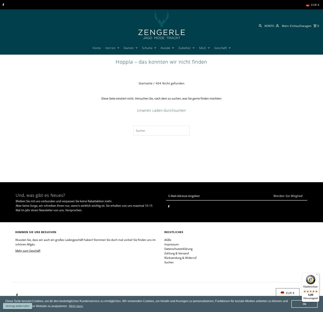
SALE (202, 48)
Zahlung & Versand (176, 253)
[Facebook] (3, 5)
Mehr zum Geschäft (27, 251)
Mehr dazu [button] (76, 306)
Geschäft (220, 48)
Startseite (146, 83)
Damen (129, 48)
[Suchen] (260, 25)
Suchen (169, 262)
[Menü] (317, 275)
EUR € (315, 5)
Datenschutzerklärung (178, 249)
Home (97, 48)
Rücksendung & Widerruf (180, 258)
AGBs (167, 240)
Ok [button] (304, 303)
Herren (110, 48)
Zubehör (185, 48)
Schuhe (147, 48)
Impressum (171, 244)
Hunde (165, 48)
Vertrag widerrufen (18, 306)
